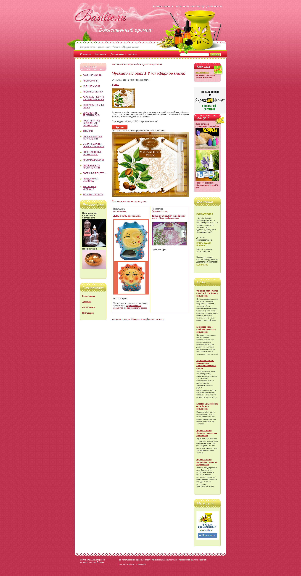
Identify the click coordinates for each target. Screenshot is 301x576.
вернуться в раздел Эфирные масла (129, 319)
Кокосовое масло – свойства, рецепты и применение (206, 329)
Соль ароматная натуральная (92, 137)
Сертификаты (88, 307)
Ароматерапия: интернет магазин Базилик (92, 561)
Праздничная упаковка (90, 180)
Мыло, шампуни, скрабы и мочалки (93, 145)
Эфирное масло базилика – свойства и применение (206, 433)
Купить (115, 84)
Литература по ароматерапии (91, 166)
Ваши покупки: (202, 73)
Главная (85, 54)
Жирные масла (91, 86)
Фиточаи (88, 131)
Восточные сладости (89, 187)
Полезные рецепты (94, 173)
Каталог (100, 54)
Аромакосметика (93, 92)
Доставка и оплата (123, 54)
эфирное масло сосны (136, 308)
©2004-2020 (85, 560)
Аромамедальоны (93, 160)
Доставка (86, 302)
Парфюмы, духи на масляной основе (93, 98)
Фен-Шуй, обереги (93, 194)
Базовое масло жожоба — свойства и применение (207, 406)
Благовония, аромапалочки (91, 114)
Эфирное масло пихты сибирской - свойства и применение (207, 293)
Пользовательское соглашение (132, 564)
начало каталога (156, 319)
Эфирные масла (92, 75)
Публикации (88, 313)
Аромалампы (90, 81)
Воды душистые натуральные (92, 153)
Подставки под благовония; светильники (91, 123)
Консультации (88, 296)
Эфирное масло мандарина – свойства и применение (206, 462)
